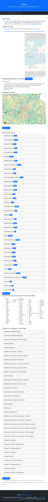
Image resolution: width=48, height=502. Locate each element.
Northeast (19, 13)
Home (2, 13)
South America (8, 13)
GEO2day (23, 497)
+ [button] (26, 34)
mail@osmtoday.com (26, 494)
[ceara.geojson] (8, 31)
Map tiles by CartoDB (14, 498)
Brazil (14, 13)
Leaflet (26, 76)
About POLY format (35, 28)
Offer (24, 492)
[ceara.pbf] (6, 21)
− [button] (26, 36)
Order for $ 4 (29, 79)
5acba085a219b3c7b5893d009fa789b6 (32, 24)
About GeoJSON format (38, 31)
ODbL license (4, 484)
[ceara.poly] (7, 28)
